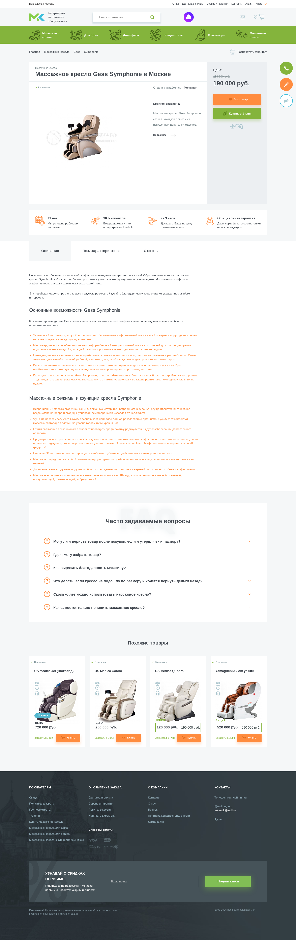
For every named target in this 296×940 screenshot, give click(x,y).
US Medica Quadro (169, 671)
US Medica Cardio (108, 671)
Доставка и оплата (192, 3)
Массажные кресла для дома (48, 827)
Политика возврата (41, 803)
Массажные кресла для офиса (49, 833)
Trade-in (34, 815)
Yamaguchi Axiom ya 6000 (235, 671)
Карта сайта (156, 821)
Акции (248, 3)
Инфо (259, 3)
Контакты (236, 3)
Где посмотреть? (40, 809)
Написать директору (102, 815)
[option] (57, 701)
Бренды (153, 809)
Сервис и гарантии (217, 3)
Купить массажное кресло (46, 821)
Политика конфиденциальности (169, 815)
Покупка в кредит (100, 809)
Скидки (33, 797)
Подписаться (228, 881)
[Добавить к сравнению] (232, 126)
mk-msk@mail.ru (225, 810)
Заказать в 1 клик (44, 738)
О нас (175, 3)
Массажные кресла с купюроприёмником (56, 839)
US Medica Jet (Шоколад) (53, 671)
